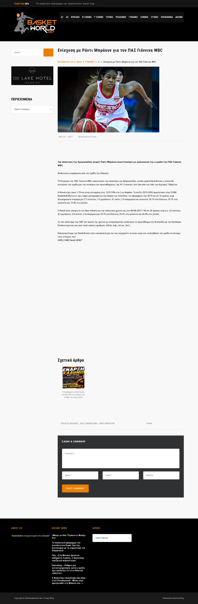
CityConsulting (178, 598)
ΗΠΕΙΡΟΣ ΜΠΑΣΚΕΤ (70, 423)
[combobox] (32, 109)
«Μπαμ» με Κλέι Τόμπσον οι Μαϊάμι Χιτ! (69, 536)
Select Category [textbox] (22, 109)
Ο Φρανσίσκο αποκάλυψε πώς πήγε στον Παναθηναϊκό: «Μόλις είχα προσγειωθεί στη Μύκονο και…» (69, 580)
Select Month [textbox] (102, 538)
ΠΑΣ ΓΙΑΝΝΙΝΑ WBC (89, 423)
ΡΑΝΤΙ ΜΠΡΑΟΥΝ (107, 423)
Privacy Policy (48, 598)
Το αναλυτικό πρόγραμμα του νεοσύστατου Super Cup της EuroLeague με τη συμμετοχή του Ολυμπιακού (68, 547)
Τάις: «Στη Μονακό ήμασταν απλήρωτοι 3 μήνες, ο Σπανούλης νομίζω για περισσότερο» (68, 558)
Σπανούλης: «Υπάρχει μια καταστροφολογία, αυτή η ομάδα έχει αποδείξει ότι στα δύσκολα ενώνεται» (68, 569)
